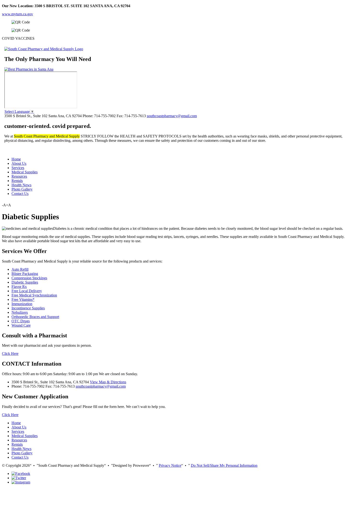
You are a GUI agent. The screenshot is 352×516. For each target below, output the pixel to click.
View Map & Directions (108, 382)
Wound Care (21, 325)
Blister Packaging (24, 274)
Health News (21, 185)
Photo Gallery (22, 189)
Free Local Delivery (26, 291)
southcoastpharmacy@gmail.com (172, 116)
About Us (18, 163)
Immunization (21, 304)
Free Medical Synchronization (34, 295)
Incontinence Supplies (28, 308)
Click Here (10, 353)
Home (16, 159)
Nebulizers (19, 312)
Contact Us (19, 194)
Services (17, 168)
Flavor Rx (19, 287)
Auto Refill (19, 269)
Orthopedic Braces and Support (35, 317)
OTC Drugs (20, 321)
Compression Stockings (29, 278)
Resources (19, 176)
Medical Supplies (24, 172)
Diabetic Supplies (24, 282)
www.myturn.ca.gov (17, 14)
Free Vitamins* (22, 299)
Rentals (17, 181)
